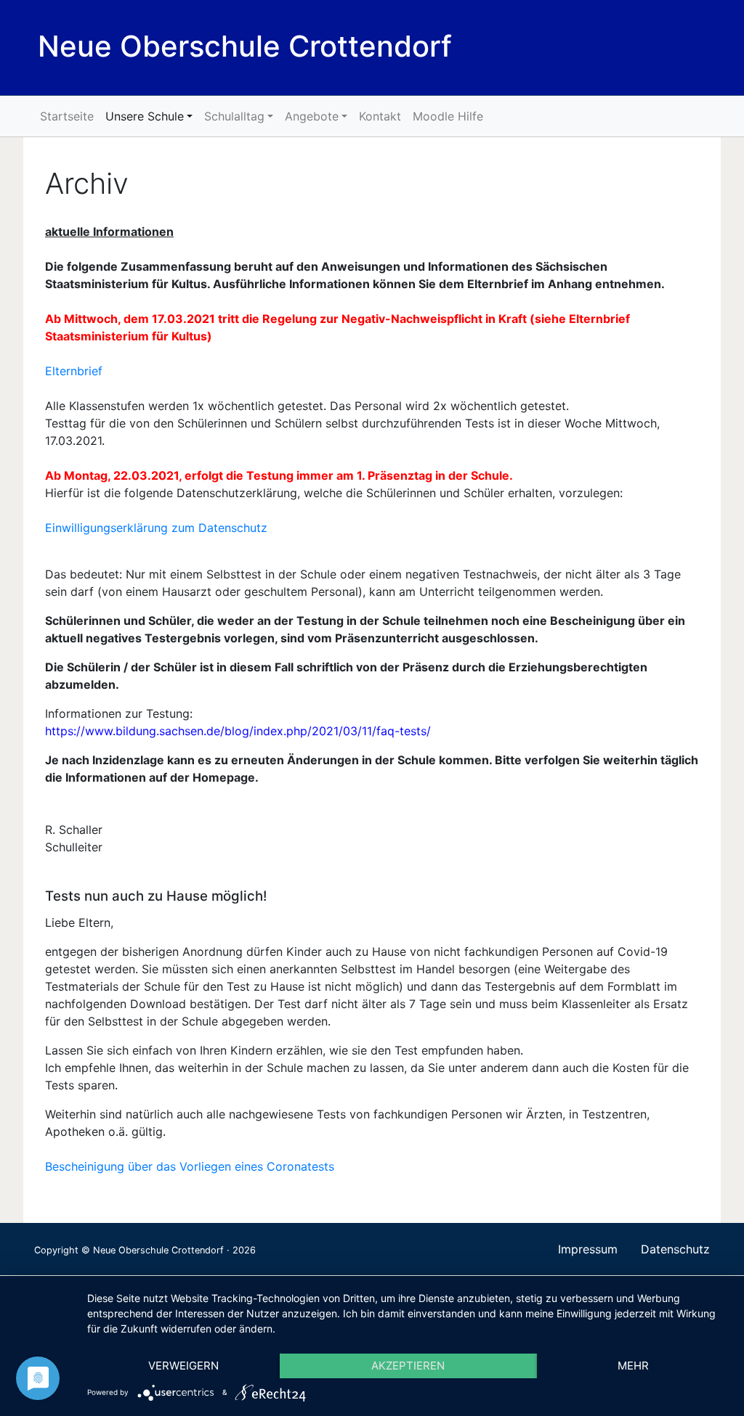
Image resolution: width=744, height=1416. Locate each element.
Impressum (588, 1249)
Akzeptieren (408, 1365)
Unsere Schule (144, 116)
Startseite (67, 116)
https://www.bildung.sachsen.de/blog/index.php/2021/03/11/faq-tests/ (238, 731)
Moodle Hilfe (448, 116)
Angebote (312, 116)
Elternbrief (73, 371)
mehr (633, 1365)
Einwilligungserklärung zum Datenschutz (156, 527)
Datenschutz (675, 1249)
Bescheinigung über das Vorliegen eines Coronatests (189, 1166)
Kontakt (380, 116)
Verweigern (183, 1365)
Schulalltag (234, 116)
